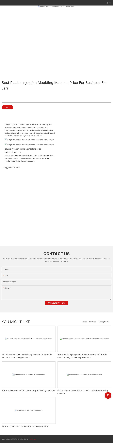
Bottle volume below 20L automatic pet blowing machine (28, 390)
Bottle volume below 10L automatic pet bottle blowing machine (82, 392)
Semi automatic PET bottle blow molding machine (25, 426)
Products (92, 322)
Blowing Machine (104, 322)
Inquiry (7, 107)
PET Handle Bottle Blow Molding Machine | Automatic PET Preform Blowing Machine (27, 356)
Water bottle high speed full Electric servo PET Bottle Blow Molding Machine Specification (82, 356)
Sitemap (33, 439)
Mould (85, 322)
